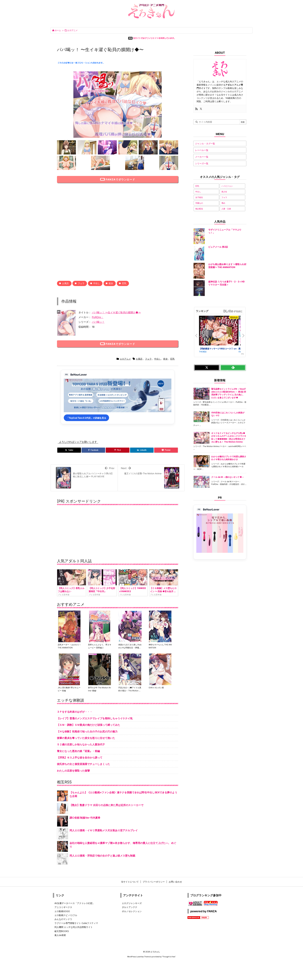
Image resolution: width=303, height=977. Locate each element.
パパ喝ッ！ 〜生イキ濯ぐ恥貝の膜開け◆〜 (116, 312)
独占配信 (199, 209)
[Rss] (196, 108)
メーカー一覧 (201, 156)
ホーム (58, 30)
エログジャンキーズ (132, 903)
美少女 (224, 191)
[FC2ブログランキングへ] (211, 903)
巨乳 (124, 283)
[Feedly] (233, 368)
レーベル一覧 (201, 150)
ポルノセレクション (132, 911)
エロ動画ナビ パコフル (65, 915)
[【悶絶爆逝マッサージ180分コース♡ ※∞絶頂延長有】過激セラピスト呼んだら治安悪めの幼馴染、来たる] (218, 331)
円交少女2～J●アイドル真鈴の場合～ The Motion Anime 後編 (129, 690)
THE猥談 (203, 351)
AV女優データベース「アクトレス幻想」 (74, 903)
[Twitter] (200, 108)
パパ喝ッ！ (98, 321)
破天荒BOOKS (61, 931)
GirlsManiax (232, 311)
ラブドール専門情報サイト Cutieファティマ (76, 923)
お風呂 (65, 283)
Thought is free (169, 957)
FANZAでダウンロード (120, 179)
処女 (111, 283)
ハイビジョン (227, 186)
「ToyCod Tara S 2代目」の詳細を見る (86, 417)
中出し (96, 283)
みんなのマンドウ (63, 919)
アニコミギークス (63, 907)
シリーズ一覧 (201, 163)
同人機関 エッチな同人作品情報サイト (73, 927)
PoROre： (97, 317)
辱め (223, 203)
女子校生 (199, 197)
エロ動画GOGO (62, 911)
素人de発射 (60, 935)
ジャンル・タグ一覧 (205, 143)
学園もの (199, 203)
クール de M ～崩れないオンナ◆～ (227, 477)
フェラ (81, 283)
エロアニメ (72, 30)
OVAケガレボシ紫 (156, 687)
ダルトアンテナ (129, 907)
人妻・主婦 (226, 209)
